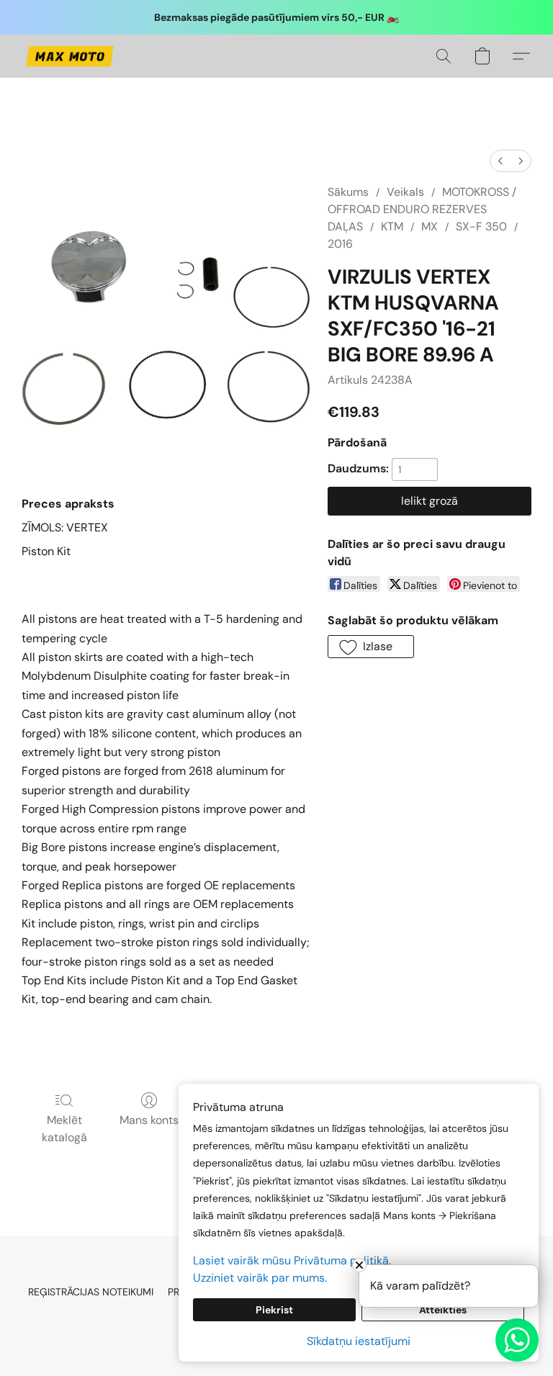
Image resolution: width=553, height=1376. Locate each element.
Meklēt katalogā (64, 1128)
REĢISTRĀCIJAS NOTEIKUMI (90, 1291)
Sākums (348, 191)
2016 (340, 243)
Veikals (405, 191)
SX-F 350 (481, 226)
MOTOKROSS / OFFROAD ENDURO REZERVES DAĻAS (422, 209)
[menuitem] (500, 160)
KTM (392, 226)
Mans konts (149, 1120)
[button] (69, 56)
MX (429, 226)
